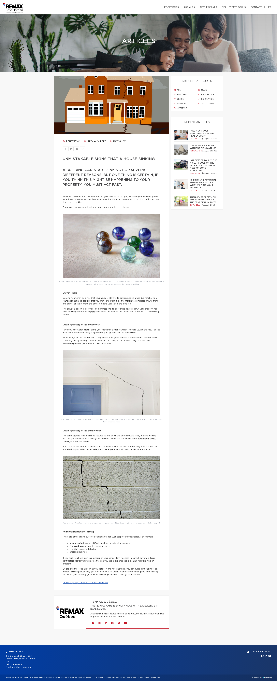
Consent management (150, 678)
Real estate (207, 95)
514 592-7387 (17, 664)
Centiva (267, 678)
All (178, 90)
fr (269, 7)
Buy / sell (182, 95)
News (204, 90)
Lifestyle (181, 108)
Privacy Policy (118, 678)
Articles (189, 7)
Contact (256, 7)
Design (180, 99)
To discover (207, 104)
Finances (181, 104)
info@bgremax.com (21, 667)
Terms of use (132, 678)
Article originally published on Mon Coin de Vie (85, 583)
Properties (171, 7)
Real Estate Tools (234, 7)
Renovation (73, 141)
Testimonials (208, 7)
